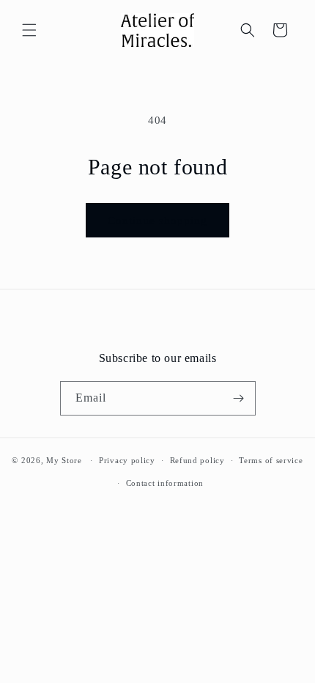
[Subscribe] (239, 398)
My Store (64, 460)
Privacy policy (127, 460)
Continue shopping (157, 220)
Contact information (165, 483)
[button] (29, 30)
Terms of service (271, 460)
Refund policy (197, 460)
